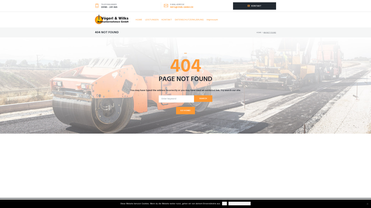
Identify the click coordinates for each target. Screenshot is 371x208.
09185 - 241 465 (109, 7)
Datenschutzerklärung (240, 203)
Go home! (185, 110)
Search (203, 98)
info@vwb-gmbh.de (181, 7)
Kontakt (256, 6)
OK (224, 203)
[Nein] (367, 203)
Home (259, 32)
